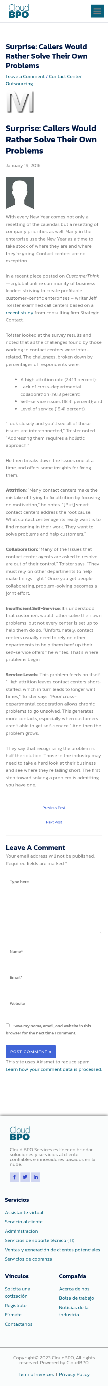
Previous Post (54, 808)
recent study (19, 312)
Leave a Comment (25, 76)
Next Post (54, 822)
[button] (97, 11)
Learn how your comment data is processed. (54, 1069)
